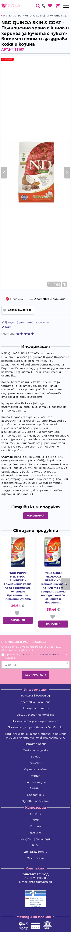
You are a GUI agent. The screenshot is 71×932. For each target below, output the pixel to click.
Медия (35, 775)
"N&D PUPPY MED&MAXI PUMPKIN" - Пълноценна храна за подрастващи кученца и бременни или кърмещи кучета (17, 586)
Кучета (35, 813)
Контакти (35, 763)
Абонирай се (34, 674)
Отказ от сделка (35, 750)
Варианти (18, 620)
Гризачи (35, 832)
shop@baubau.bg (40, 881)
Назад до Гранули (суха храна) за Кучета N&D (35, 15)
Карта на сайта (35, 769)
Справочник (35, 795)
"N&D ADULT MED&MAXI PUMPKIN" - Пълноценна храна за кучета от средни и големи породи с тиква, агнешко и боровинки (53, 587)
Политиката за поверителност (40, 654)
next (65, 584)
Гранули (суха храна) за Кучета (27, 322)
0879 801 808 (39, 878)
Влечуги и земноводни (35, 839)
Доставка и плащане (35, 702)
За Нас (35, 756)
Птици (35, 826)
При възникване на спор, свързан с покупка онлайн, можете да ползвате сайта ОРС (35, 735)
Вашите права (35, 744)
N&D (8, 327)
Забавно (35, 788)
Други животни (35, 851)
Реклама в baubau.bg (35, 695)
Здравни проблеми (35, 801)
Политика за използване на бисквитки (35, 727)
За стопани (35, 858)
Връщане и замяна (36, 708)
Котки (35, 820)
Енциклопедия (35, 782)
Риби (35, 845)
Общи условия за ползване (35, 714)
